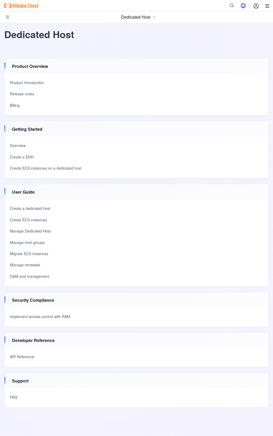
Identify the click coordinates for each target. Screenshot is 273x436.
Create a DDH (22, 157)
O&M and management (29, 276)
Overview (18, 145)
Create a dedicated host (30, 208)
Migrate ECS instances (29, 253)
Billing (15, 105)
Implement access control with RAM (40, 316)
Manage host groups (27, 242)
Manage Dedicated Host (30, 231)
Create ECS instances (28, 219)
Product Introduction (27, 82)
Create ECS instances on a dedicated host (45, 168)
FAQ (13, 397)
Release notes (22, 93)
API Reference (22, 356)
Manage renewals (25, 264)
